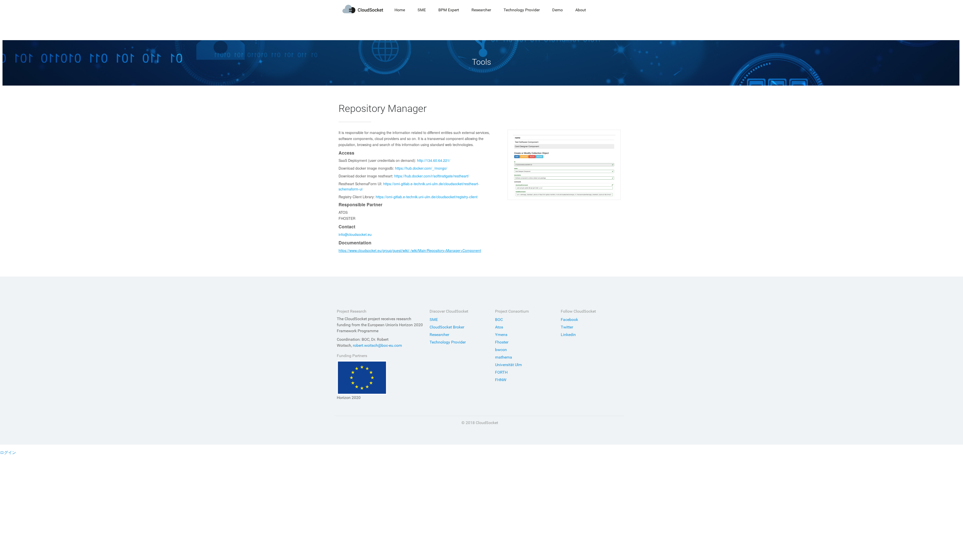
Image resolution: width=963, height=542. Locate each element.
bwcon (501, 349)
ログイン (8, 452)
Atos (499, 327)
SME (434, 319)
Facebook (569, 319)
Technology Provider (448, 342)
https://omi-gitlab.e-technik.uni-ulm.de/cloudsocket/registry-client (426, 196)
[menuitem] (399, 10)
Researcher (439, 334)
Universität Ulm (508, 364)
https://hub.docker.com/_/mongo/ (421, 168)
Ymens (501, 334)
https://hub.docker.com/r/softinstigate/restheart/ (431, 175)
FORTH (501, 372)
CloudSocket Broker (447, 327)
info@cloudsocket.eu (355, 234)
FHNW (500, 379)
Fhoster (501, 342)
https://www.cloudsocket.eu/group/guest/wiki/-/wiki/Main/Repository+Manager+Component (410, 250)
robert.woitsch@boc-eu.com (377, 345)
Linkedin (568, 334)
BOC (499, 319)
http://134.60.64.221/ (433, 160)
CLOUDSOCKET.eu (362, 9)
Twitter (567, 327)
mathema (503, 357)
